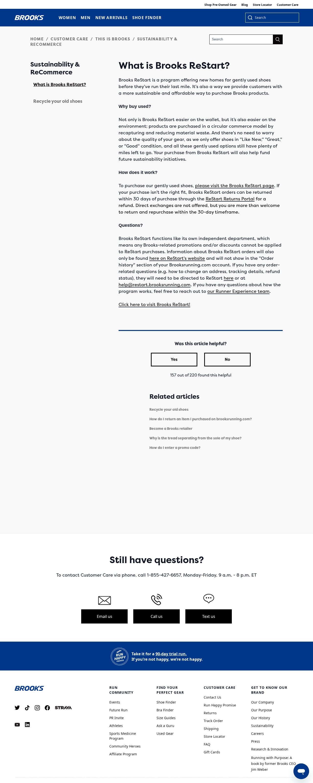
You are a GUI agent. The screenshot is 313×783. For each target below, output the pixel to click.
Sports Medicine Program (122, 736)
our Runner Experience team (238, 291)
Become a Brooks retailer (170, 429)
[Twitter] (17, 707)
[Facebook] (47, 707)
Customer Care (287, 5)
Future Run (118, 710)
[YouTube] (17, 724)
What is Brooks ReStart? (59, 84)
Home (37, 39)
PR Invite (116, 717)
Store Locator (262, 5)
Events (114, 702)
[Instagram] (37, 707)
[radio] (174, 359)
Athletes (116, 725)
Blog (244, 5)
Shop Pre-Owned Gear (220, 5)
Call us (157, 616)
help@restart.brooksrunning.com (154, 284)
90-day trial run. (171, 654)
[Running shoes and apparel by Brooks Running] (29, 17)
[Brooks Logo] (50, 688)
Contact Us (212, 697)
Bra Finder (165, 710)
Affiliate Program (123, 754)
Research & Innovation (269, 749)
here (229, 278)
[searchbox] (274, 18)
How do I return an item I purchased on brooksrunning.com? (200, 419)
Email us (104, 616)
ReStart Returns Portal (230, 199)
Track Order (213, 720)
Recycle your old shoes (57, 101)
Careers (257, 733)
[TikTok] (27, 707)
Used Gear (165, 733)
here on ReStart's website (177, 258)
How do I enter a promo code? (175, 448)
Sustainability (262, 725)
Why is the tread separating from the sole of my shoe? (195, 438)
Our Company (262, 702)
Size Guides (166, 717)
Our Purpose (261, 710)
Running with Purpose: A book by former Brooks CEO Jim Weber (273, 763)
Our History (260, 717)
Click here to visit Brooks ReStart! (154, 304)
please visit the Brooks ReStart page (234, 185)
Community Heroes (125, 746)
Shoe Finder (166, 702)
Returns (210, 713)
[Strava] (63, 707)
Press (255, 741)
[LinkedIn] (27, 724)
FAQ (207, 744)
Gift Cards (212, 752)
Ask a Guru (165, 725)
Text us (208, 616)
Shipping (211, 728)
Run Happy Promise (220, 705)
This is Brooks (112, 39)
